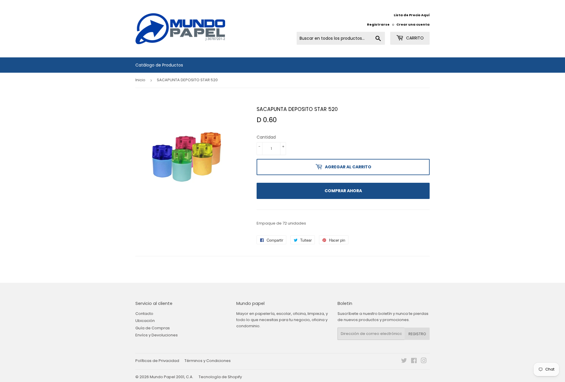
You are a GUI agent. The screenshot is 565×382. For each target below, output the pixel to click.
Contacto (144, 313)
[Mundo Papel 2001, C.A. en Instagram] (424, 361)
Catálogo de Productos (159, 65)
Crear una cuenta (413, 24)
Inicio (140, 80)
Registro (417, 333)
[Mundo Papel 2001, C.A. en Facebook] (414, 361)
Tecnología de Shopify (220, 377)
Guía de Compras (152, 328)
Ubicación (145, 320)
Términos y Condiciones (208, 360)
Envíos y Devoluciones (156, 335)
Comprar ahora (343, 191)
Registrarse (378, 24)
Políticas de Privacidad (157, 360)
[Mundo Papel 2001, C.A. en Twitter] (404, 361)
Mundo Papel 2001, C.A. (171, 377)
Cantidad (266, 137)
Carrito (414, 38)
